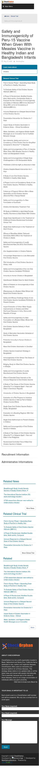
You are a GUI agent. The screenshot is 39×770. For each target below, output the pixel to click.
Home (7, 16)
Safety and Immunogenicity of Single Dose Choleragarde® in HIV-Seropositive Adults (17, 159)
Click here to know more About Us (25, 682)
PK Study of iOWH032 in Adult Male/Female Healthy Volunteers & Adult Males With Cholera (19, 212)
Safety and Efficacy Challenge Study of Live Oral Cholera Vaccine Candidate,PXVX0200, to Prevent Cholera (19, 300)
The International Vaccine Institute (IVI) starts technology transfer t (17, 495)
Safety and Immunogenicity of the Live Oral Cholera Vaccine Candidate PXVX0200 (18, 270)
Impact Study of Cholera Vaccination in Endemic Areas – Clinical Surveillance (16, 126)
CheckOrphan (19, 756)
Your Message (7, 720)
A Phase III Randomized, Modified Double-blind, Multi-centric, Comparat (18, 534)
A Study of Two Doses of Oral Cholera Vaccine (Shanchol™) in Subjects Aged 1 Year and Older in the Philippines (19, 435)
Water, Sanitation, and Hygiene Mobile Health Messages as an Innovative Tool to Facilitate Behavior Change (18, 133)
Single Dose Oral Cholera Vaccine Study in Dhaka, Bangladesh (17, 407)
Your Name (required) (9, 706)
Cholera (6, 71)
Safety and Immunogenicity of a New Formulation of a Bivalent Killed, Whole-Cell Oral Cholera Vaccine (18, 320)
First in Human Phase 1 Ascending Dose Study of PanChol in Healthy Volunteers (19, 84)
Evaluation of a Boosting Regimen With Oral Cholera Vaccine (18, 414)
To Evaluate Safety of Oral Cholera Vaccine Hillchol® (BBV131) (18, 90)
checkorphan (20, 61)
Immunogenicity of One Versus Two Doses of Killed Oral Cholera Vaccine (18, 358)
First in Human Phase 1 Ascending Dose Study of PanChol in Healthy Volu (17, 522)
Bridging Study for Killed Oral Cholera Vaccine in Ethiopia (19, 365)
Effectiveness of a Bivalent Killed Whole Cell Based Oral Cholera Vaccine (18, 292)
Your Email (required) (9, 713)
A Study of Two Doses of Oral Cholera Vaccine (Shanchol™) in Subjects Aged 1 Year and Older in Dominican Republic (19, 386)
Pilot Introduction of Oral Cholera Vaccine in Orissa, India (18, 263)
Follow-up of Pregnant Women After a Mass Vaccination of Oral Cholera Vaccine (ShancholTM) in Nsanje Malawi (18, 193)
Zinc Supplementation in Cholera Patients (17, 251)
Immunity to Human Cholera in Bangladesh (18, 275)
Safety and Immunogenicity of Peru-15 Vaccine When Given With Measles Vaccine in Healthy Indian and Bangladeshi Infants (19, 151)
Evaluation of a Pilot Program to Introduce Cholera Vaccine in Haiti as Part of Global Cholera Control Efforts (17, 399)
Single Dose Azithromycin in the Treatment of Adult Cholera (18, 228)
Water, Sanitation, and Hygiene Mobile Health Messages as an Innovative (17, 620)
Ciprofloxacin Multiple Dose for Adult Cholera (18, 280)
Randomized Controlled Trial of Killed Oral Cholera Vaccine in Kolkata (17, 443)
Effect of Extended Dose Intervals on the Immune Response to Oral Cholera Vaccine (18, 378)
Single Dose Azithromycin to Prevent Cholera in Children (18, 421)
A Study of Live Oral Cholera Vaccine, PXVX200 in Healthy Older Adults (16, 177)
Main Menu (9, 6)
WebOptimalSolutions (9, 760)
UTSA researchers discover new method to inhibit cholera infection (18, 501)
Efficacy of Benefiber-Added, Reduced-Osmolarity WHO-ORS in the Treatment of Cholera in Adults (17, 235)
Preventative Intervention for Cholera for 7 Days (17, 119)
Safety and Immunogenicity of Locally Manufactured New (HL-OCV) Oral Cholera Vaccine (18, 244)
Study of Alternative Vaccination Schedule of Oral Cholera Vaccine (18, 334)
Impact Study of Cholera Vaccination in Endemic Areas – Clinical (17, 614)
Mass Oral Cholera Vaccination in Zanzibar (18, 346)
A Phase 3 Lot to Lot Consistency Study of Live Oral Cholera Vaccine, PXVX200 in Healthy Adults (19, 184)
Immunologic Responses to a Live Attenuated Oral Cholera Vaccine (18, 256)
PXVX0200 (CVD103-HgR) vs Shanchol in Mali (19, 165)
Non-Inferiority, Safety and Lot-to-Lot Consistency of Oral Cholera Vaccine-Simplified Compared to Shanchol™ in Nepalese (19, 142)
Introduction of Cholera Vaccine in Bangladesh (19, 393)
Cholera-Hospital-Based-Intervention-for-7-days (18, 170)
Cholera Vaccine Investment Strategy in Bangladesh (16, 352)
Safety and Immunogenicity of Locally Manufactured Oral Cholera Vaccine (16, 372)
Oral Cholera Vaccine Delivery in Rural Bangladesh (16, 327)
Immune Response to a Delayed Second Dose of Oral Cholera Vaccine (19, 112)
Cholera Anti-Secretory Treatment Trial (16, 207)
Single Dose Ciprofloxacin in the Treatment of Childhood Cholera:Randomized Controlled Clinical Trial (18, 220)
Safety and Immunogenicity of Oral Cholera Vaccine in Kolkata (18, 427)
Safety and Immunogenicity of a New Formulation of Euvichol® (15, 201)
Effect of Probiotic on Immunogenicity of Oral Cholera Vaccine (18, 285)
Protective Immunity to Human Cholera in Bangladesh (17, 341)
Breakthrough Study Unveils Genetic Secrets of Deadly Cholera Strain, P (16, 489)
